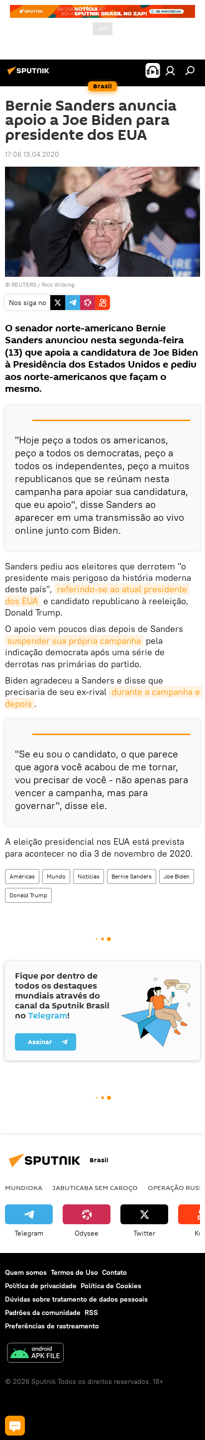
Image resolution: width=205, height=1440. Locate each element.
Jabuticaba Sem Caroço (95, 1187)
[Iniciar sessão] (170, 70)
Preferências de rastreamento (52, 1325)
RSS (91, 1312)
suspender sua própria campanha (74, 640)
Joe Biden (177, 876)
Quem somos (26, 1272)
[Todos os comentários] (15, 1426)
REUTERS (23, 284)
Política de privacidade (41, 1285)
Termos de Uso (74, 1272)
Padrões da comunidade (43, 1312)
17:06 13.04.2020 (32, 154)
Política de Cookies (111, 1285)
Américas (22, 876)
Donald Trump (28, 895)
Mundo (56, 876)
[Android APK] (35, 1354)
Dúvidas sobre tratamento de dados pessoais (76, 1299)
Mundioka (23, 1187)
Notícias (89, 876)
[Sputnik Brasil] (30, 74)
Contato (114, 1272)
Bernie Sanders (131, 876)
